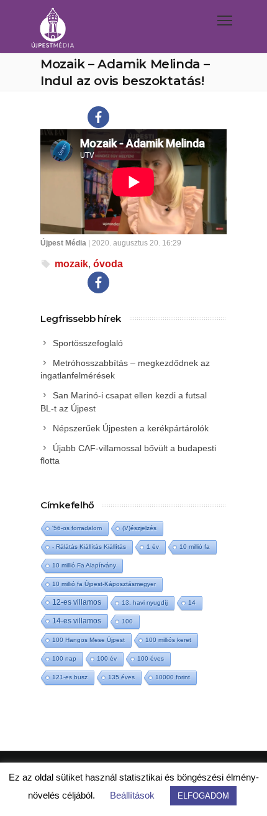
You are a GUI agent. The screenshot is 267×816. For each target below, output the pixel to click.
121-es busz (70, 677)
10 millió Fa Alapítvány (84, 565)
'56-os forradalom (77, 528)
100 (127, 621)
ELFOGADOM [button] (203, 795)
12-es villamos (76, 602)
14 (192, 602)
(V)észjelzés (139, 528)
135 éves (121, 677)
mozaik (71, 264)
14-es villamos (76, 621)
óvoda (108, 264)
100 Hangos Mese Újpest (88, 639)
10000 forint (172, 677)
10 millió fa (194, 546)
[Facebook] (98, 117)
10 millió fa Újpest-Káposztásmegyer (104, 583)
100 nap (64, 658)
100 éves (150, 658)
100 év (107, 658)
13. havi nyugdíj (145, 602)
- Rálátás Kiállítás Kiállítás (89, 546)
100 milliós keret (168, 639)
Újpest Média (63, 243)
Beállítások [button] (132, 795)
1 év (153, 546)
